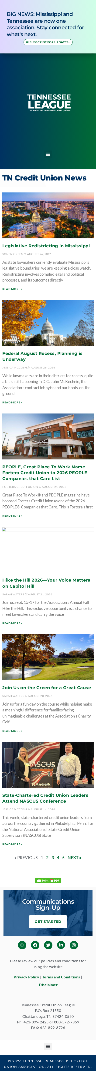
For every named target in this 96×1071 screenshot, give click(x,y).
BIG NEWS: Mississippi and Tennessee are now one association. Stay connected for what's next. (45, 24)
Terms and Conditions (61, 977)
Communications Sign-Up (48, 904)
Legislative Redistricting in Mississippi (46, 245)
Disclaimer (48, 984)
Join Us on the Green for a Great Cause (46, 687)
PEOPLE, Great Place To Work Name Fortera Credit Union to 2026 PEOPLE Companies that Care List (44, 472)
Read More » (12, 289)
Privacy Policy (26, 977)
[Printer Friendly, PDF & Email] (48, 880)
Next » (74, 857)
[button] (48, 154)
